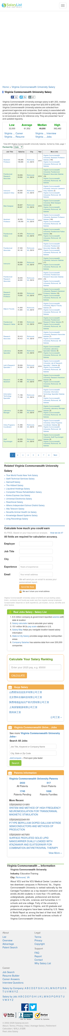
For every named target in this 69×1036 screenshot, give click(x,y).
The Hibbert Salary (14, 485)
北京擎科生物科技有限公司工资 (25, 697)
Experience (10, 566)
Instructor (7, 264)
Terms (37, 936)
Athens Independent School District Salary (25, 505)
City (6, 559)
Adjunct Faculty (9, 309)
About (5, 1025)
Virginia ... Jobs (43, 136)
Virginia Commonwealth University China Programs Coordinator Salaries (52, 422)
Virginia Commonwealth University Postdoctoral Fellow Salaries (54, 231)
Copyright (39, 943)
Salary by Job (10, 996)
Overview (7, 940)
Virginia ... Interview (45, 133)
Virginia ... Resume (14, 136)
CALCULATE (18, 675)
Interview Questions (13, 982)
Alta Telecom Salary (15, 508)
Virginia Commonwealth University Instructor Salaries (53, 259)
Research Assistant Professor (7, 294)
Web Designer (8, 206)
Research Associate (7, 337)
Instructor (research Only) (9, 192)
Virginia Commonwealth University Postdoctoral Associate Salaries (51, 246)
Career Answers (11, 979)
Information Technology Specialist (7, 396)
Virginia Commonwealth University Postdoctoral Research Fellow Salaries (52, 320)
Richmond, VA (30, 161)
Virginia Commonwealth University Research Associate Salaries (54, 334)
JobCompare (15, 757)
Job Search (9, 972)
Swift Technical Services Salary (20, 478)
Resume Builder (11, 975)
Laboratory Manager (7, 411)
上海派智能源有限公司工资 (23, 707)
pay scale (32, 626)
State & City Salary (20, 635)
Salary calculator (19, 623)
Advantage (8, 943)
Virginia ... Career (13, 133)
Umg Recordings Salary (17, 518)
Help (27, 1025)
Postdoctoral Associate (8, 249)
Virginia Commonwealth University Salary (33, 87)
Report (38, 956)
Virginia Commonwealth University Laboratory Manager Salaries (54, 408)
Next (55, 455)
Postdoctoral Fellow (8, 235)
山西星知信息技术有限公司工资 (25, 692)
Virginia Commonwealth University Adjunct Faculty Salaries (52, 305)
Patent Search (10, 947)
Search (15, 763)
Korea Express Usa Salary (18, 495)
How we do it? (56, 532)
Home (6, 87)
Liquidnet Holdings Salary (18, 488)
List (4, 936)
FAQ (36, 952)
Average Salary (37, 1025)
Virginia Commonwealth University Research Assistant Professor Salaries (54, 291)
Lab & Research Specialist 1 (9, 366)
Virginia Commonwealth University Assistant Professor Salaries (54, 157)
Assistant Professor (7, 161)
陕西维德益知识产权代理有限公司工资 (29, 702)
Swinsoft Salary (13, 481)
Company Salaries (20, 642)
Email (7, 574)
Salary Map (17, 629)
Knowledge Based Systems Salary (22, 515)
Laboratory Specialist (7, 352)
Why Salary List (42, 963)
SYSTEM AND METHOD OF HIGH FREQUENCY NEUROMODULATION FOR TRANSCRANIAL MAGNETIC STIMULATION (35, 811)
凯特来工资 (15, 712)
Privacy (38, 940)
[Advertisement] (34, 46)
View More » (55, 852)
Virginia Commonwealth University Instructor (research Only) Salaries (54, 188)
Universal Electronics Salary (19, 498)
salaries (56, 616)
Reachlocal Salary (14, 501)
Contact (38, 959)
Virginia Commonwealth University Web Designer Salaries (52, 203)
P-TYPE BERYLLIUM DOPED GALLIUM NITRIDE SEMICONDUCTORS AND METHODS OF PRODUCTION (35, 826)
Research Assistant (7, 381)
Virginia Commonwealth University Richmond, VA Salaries (52, 164)
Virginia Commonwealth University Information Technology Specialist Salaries (53, 392)
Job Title (9, 551)
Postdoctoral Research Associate (8, 176)
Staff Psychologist (8, 440)
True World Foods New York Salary (22, 475)
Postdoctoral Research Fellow (9, 323)
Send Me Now (27, 586)
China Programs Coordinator (9, 426)
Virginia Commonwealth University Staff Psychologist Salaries (53, 437)
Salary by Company (13, 988)
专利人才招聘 (19, 1028)
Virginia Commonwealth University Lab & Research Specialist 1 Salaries (52, 363)
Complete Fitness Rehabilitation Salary (24, 491)
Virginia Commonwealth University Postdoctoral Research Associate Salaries (53, 172)
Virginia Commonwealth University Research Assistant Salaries (54, 377)
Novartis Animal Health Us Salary (21, 511)
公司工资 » (56, 717)
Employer (9, 543)
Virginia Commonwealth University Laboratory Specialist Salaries (51, 349)
